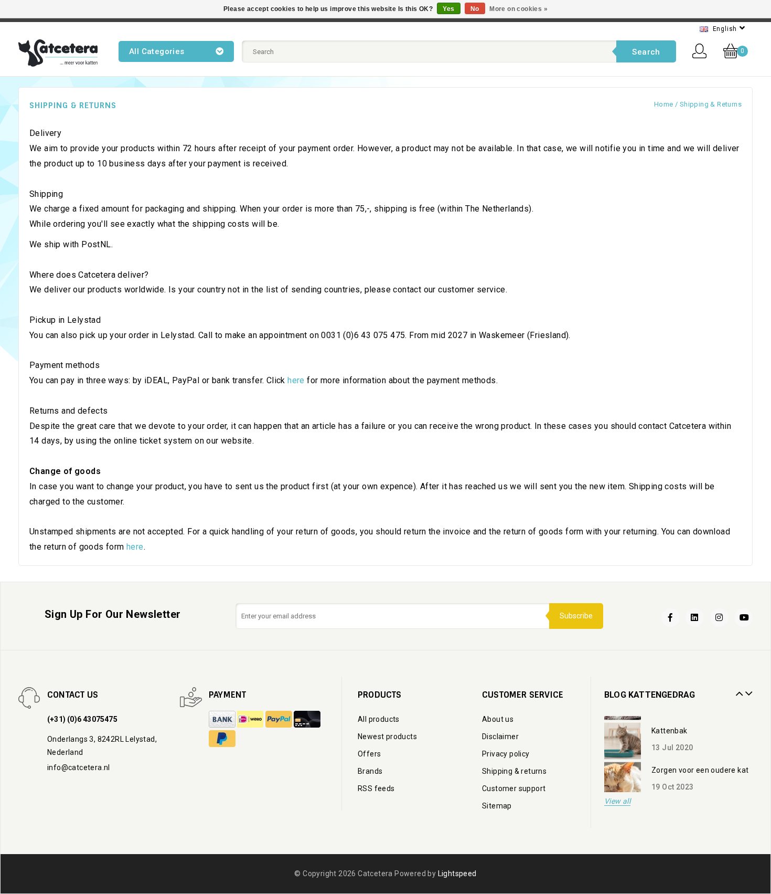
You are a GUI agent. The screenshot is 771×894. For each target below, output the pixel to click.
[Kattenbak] (622, 734)
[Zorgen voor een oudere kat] (622, 773)
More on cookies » (518, 9)
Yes (448, 9)
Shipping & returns (711, 104)
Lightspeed (457, 873)
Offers (369, 754)
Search (646, 52)
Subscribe (576, 616)
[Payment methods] (223, 720)
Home (663, 104)
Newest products (387, 736)
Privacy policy (506, 754)
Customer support (513, 788)
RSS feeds (376, 788)
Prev (738, 690)
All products (379, 719)
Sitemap (497, 806)
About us (497, 719)
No (474, 9)
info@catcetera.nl (78, 767)
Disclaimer (500, 736)
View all (617, 801)
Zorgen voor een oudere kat (699, 764)
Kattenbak (669, 724)
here (296, 380)
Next (747, 690)
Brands (370, 771)
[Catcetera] (58, 53)
